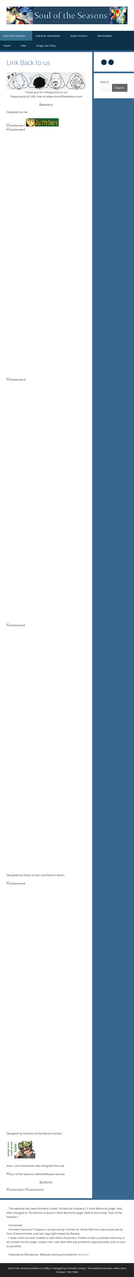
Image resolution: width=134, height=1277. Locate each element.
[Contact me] (111, 62)
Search (104, 82)
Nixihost (83, 1254)
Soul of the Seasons (14, 35)
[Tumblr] (104, 62)
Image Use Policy (46, 45)
